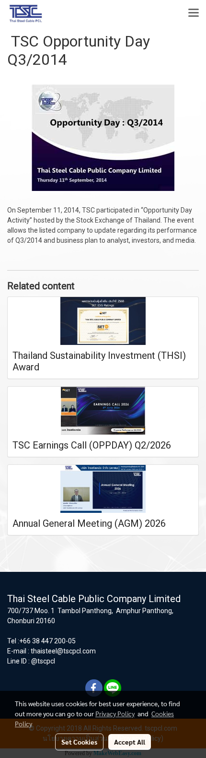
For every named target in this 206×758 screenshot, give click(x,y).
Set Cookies (79, 741)
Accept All (129, 741)
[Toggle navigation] (193, 13)
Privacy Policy (115, 713)
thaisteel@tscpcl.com (63, 651)
